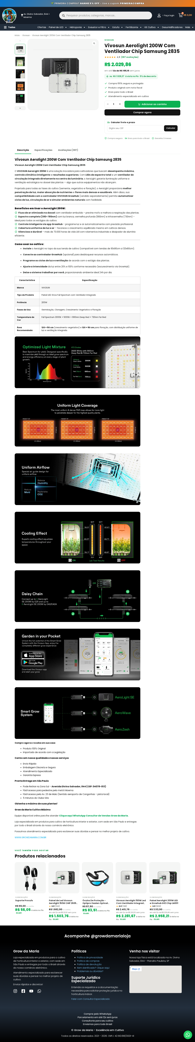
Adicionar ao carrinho (154, 104)
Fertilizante (132, 27)
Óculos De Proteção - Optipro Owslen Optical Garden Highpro (95, 902)
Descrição (23, 150)
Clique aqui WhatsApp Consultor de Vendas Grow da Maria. (93, 815)
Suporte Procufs (24, 900)
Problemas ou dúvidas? (90, 971)
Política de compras (88, 961)
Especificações (43, 150)
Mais (187, 27)
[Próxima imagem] (94, 75)
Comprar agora (142, 112)
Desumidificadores (172, 27)
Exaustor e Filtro (97, 27)
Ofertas (41, 27)
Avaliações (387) (68, 150)
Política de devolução (89, 964)
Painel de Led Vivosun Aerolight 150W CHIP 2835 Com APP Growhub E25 (62, 902)
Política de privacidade (90, 957)
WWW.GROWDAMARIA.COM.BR (30, 837)
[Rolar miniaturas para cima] (20, 41)
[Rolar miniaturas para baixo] (20, 108)
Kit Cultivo (150, 27)
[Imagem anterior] (32, 75)
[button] (188, 1035)
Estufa (115, 27)
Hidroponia (76, 27)
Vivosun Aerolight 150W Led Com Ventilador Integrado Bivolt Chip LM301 (131, 902)
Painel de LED (56, 27)
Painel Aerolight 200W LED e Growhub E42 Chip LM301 (164, 902)
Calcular (170, 128)
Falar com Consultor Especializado (90, 999)
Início (17, 35)
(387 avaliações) (129, 57)
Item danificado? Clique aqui (93, 967)
